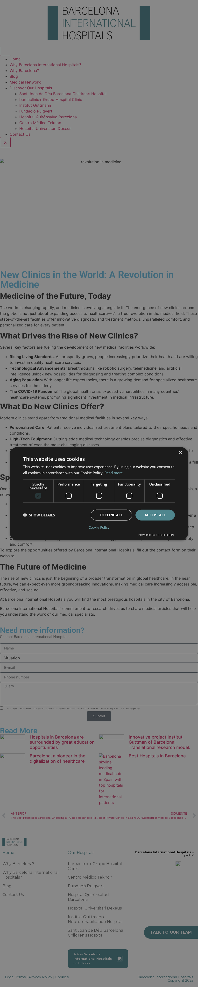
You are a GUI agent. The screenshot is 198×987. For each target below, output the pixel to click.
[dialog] (99, 493)
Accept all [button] (155, 515)
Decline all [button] (111, 515)
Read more (114, 472)
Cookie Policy (99, 527)
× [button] (180, 453)
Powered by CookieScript (156, 534)
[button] (39, 515)
